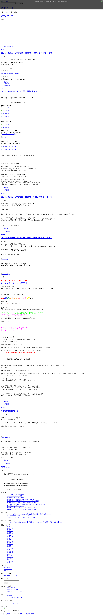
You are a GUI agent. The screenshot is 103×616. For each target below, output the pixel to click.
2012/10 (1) (10, 549)
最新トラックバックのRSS (14, 591)
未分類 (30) (7, 567)
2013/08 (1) (10, 539)
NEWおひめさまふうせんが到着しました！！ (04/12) (22, 502)
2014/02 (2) (10, 535)
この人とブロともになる (11, 603)
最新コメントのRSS (12, 589)
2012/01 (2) (10, 552)
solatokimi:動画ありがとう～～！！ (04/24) (19, 515)
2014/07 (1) (10, 529)
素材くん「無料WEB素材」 (28, 613)
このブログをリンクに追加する (13, 597)
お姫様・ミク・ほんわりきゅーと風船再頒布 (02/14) (22, 509)
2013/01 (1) (10, 547)
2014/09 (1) (10, 528)
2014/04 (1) (10, 532)
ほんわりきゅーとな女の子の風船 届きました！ (22, 91)
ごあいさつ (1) (8, 569)
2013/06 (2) (10, 541)
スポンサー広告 (8, 46)
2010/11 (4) (10, 561)
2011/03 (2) (10, 558)
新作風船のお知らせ (10, 411)
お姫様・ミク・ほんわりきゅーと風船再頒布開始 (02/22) (23, 507)
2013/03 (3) (10, 544)
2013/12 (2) (10, 536)
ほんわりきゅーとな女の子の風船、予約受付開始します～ (26, 238)
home (5, 467)
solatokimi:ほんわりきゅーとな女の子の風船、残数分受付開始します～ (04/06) (29, 514)
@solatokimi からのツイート (12, 575)
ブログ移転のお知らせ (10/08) (15, 494)
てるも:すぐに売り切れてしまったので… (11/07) (21, 517)
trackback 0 (7, 85)
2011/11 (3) (10, 555)
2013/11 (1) (10, 538)
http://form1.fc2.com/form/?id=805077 (10, 73)
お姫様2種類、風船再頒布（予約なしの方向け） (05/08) (23, 501)
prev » (9, 467)
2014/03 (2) (10, 534)
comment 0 (6, 83)
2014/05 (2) (10, 531)
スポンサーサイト (9, 16)
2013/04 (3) (10, 542)
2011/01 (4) (10, 560)
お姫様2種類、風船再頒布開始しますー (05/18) (20, 499)
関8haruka (10, 613)
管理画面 (9, 595)
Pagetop (3, 49)
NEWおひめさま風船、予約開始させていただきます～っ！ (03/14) (26, 504)
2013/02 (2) (10, 545)
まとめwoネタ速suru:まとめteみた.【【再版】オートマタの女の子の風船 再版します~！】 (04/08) (35, 522)
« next (2, 467)
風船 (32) (6, 570)
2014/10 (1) (10, 526)
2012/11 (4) (10, 548)
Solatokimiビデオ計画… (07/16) (15, 497)
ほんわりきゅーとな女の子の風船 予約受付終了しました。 (27, 197)
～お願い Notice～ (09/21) (14, 496)
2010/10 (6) (10, 562)
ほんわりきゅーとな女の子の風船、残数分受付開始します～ (27, 53)
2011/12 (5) (10, 554)
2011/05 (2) (10, 557)
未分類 (6, 82)
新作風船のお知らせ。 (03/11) (15, 506)
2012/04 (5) (10, 551)
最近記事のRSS (11, 587)
